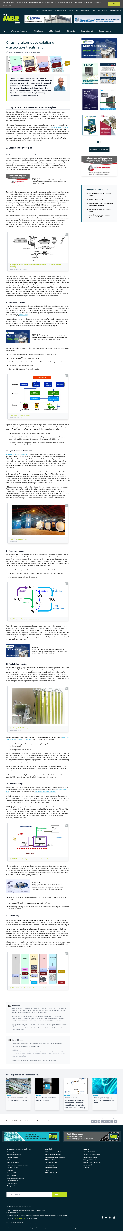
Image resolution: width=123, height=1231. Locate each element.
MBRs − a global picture (96, 199)
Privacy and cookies (89, 1160)
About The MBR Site (89, 1152)
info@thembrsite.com (19, 1218)
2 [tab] (100, 142)
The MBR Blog (49, 1165)
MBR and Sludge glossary (53, 1173)
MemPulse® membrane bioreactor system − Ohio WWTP (99, 216)
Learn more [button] (7, 5)
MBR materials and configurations (17, 1165)
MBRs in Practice (55, 31)
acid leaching (23, 315)
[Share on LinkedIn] (99, 1121)
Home (37, 10)
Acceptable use (22, 1228)
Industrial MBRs (11, 1175)
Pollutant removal (12, 1181)
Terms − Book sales (61, 1228)
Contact (86, 1168)
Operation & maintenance (15, 1178)
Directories (71, 31)
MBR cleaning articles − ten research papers (100, 210)
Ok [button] (114, 4)
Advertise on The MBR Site (99, 149)
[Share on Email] (115, 1121)
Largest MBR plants (60, 10)
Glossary (104, 10)
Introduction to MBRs (13, 1162)
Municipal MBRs (12, 1173)
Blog (99, 10)
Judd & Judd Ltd (27, 1060)
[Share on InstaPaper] (111, 1121)
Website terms (10, 1228)
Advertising (73, 1228)
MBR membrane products (53, 1152)
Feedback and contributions (92, 1162)
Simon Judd (58, 1043)
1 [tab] (98, 142)
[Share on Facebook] (92, 1121)
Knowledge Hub (87, 31)
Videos (93, 10)
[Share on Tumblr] (102, 1121)
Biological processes (13, 1152)
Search (56, 1194)
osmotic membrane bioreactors (45, 792)
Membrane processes (14, 1154)
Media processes (12, 1157)
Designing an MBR (12, 1168)
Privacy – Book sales (47, 1228)
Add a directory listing (90, 1157)
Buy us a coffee (114, 10)
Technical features (46, 10)
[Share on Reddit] (105, 1121)
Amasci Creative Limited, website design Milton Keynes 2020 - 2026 (30, 1224)
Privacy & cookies (33, 1228)
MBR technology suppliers (53, 1154)
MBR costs (10, 1170)
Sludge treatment (12, 1186)
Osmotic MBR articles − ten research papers (100, 194)
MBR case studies (50, 1160)
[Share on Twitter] (95, 1121)
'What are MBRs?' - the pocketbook (79, 10)
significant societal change (59, 127)
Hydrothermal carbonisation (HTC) (18, 455)
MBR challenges (12, 1183)
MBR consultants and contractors (55, 1157)
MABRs (9, 1160)
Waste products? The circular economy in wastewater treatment (101, 204)
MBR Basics (38, 31)
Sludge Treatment (105, 31)
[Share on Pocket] (108, 1121)
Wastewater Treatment (19, 31)
